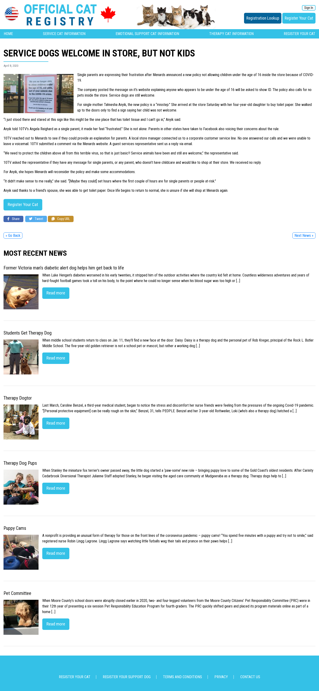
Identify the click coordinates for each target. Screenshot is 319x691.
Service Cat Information (64, 33)
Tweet (38, 219)
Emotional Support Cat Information (147, 33)
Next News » (303, 235)
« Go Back (13, 235)
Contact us (250, 677)
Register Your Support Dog (127, 677)
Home (8, 33)
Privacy (221, 677)
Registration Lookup (262, 18)
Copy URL (63, 219)
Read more (55, 293)
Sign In (308, 8)
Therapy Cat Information (231, 33)
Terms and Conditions (182, 677)
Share (15, 219)
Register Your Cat (299, 18)
